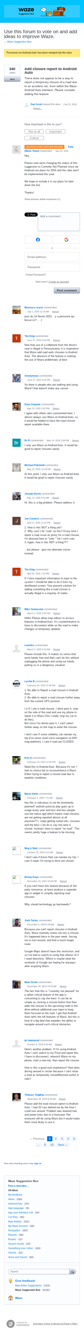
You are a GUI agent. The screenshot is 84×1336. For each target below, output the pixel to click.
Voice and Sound (17, 1257)
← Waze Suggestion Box (18, 41)
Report (55, 311)
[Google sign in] (66, 240)
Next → (63, 1144)
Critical (37, 138)
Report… (37, 108)
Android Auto (15, 1203)
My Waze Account (18, 1226)
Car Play (13, 1217)
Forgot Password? (36, 274)
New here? (52, 281)
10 (52, 1144)
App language (16, 1208)
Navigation (14, 1230)
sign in (37, 1163)
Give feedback (25, 1280)
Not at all (36, 132)
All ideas (13, 1190)
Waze (18, 1298)
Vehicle (12, 1252)
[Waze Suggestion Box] (42, 11)
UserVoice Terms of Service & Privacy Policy (55, 1323)
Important (57, 132)
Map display (15, 1221)
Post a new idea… (18, 1185)
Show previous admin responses (42, 199)
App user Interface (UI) (20, 1212)
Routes (12, 1239)
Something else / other (20, 1248)
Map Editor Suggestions (28, 1285)
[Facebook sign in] (37, 240)
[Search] (72, 1271)
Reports (12, 1234)
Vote (12, 79)
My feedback (15, 1194)
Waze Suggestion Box (23, 1181)
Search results (16, 1243)
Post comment (67, 290)
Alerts (11, 1199)
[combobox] (39, 1271)
